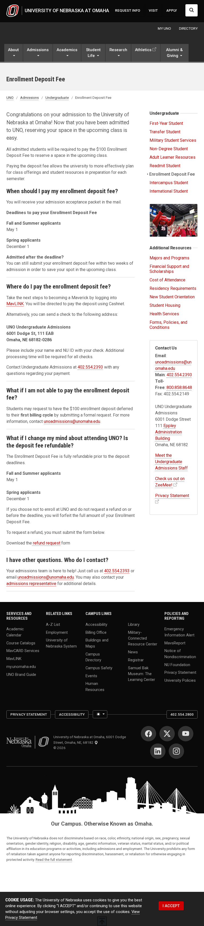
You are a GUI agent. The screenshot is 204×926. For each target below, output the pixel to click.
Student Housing (165, 305)
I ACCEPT (171, 905)
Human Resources (95, 686)
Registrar (136, 659)
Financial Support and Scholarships (169, 269)
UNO (10, 97)
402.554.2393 (90, 367)
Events (91, 675)
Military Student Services (173, 140)
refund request (46, 543)
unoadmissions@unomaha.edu (72, 421)
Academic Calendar (15, 632)
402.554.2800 (182, 714)
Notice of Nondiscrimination (180, 653)
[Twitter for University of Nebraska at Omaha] (167, 733)
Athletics (143, 49)
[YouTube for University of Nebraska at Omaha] (185, 733)
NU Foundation (177, 664)
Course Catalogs (20, 642)
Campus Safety (99, 667)
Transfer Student (165, 131)
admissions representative (31, 583)
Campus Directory (93, 657)
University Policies (180, 680)
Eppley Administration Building (168, 432)
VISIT (153, 10)
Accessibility (96, 624)
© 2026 (60, 748)
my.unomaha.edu (21, 666)
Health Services (164, 313)
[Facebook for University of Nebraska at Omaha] (148, 733)
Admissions (29, 97)
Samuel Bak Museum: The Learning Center (141, 673)
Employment (57, 632)
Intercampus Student (169, 182)
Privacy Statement (180, 672)
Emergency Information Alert (179, 632)
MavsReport (174, 642)
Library (133, 624)
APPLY (171, 10)
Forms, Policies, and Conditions (168, 325)
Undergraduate (57, 97)
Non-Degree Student (169, 148)
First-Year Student (166, 123)
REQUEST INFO (127, 10)
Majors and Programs (169, 257)
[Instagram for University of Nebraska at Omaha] (176, 751)
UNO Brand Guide (21, 674)
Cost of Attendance (167, 279)
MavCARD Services (22, 650)
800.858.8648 (179, 387)
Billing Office (96, 632)
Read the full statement (54, 859)
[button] (13, 53)
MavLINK (15, 303)
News (133, 651)
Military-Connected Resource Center (142, 638)
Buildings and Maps (97, 643)
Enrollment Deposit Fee (172, 174)
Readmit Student (165, 165)
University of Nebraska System (61, 643)
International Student (169, 191)
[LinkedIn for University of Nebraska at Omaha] (157, 751)
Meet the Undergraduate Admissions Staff (171, 462)
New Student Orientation (172, 296)
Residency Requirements (173, 288)
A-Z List (53, 624)
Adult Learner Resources (173, 157)
